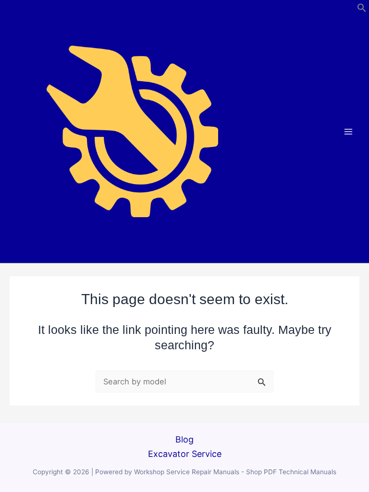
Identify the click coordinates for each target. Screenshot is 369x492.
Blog (184, 439)
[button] (362, 9)
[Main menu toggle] (348, 131)
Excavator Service (184, 454)
